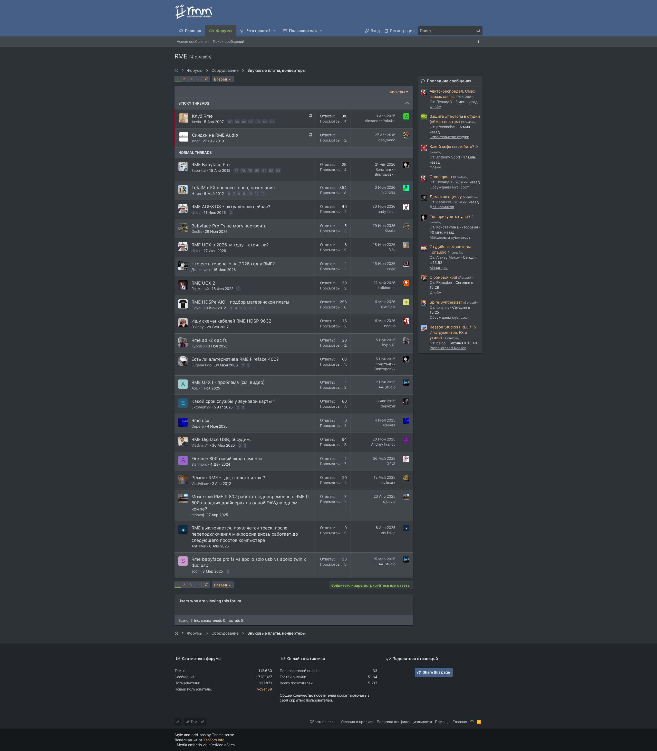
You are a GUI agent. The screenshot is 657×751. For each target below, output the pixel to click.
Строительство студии (449, 137)
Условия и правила (357, 721)
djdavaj (197, 515)
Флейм (435, 106)
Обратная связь (323, 721)
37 (206, 79)
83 (278, 170)
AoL (194, 388)
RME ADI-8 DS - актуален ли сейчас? (230, 206)
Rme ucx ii (201, 420)
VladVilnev (200, 483)
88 (237, 122)
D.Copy (197, 327)
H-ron (196, 193)
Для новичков (442, 207)
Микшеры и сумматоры (450, 237)
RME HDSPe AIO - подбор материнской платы (240, 302)
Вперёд (220, 79)
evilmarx (388, 482)
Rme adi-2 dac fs (209, 340)
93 (272, 122)
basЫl (390, 268)
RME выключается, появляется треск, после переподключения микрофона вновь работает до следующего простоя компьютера (244, 534)
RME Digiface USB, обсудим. (221, 439)
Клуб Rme (202, 116)
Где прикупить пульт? (450, 216)
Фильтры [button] (397, 91)
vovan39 (264, 689)
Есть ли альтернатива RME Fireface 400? (235, 359)
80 (257, 170)
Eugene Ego (201, 365)
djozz (196, 212)
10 (250, 194)
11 (256, 194)
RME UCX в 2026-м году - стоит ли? (230, 244)
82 (271, 170)
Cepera (197, 426)
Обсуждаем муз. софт (449, 187)
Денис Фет (200, 269)
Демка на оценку (446, 196)
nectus (389, 326)
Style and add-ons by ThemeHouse (204, 735)
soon (195, 571)
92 (265, 122)
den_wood (386, 140)
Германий (200, 288)
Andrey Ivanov (383, 444)
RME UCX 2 (203, 283)
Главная (460, 721)
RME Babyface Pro (210, 164)
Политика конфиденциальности (404, 721)
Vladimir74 (200, 445)
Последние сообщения (449, 80)
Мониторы (439, 267)
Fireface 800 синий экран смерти (226, 458)
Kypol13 (198, 346)
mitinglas (388, 192)
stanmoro (199, 464)
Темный (196, 721)
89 (244, 122)
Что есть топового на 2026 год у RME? (233, 263)
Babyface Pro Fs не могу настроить (228, 225)
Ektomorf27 (201, 407)
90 (251, 122)
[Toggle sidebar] (479, 41)
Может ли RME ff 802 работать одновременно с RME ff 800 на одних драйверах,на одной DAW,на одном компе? (250, 503)
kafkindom (386, 287)
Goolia (196, 231)
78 (243, 170)
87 (230, 122)
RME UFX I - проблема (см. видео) (228, 382)
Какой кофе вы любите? (452, 146)
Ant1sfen (198, 546)
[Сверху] (472, 722)
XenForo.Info (213, 740)
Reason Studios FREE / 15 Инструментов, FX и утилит (453, 332)
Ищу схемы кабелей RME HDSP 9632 (231, 321)
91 (258, 122)
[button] (274, 31)
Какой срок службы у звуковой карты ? (233, 401)
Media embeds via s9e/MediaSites (206, 745)
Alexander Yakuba (380, 120)
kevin (196, 121)
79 (250, 170)
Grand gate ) (441, 176)
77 (236, 170)
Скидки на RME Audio (215, 135)
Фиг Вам (388, 307)
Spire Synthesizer (446, 302)
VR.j (392, 249)
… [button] (197, 79)
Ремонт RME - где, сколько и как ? (228, 477)
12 (263, 194)
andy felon (386, 211)
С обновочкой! (443, 277)
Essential (198, 170)
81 (264, 170)
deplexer (388, 406)
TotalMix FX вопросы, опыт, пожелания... (235, 187)
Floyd (196, 308)
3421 (391, 463)
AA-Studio (387, 387)
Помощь (442, 721)
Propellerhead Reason (448, 348)
